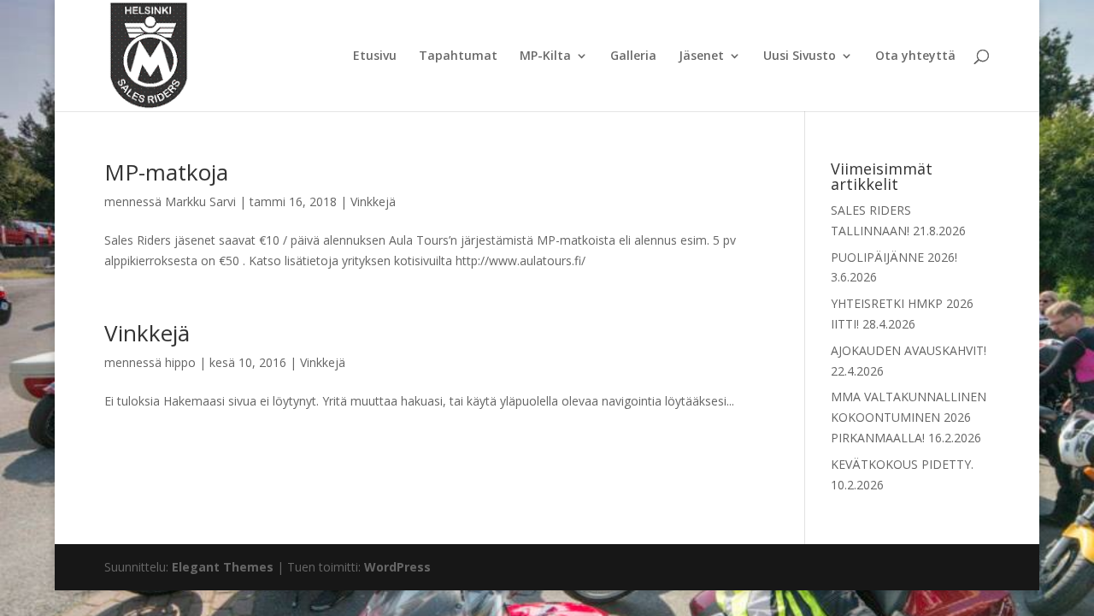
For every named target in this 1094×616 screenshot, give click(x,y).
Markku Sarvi (200, 201)
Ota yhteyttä (915, 56)
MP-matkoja (166, 172)
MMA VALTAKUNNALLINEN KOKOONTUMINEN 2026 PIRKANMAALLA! (908, 417)
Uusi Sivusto (799, 56)
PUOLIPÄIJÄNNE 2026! (894, 257)
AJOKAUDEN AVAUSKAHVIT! (908, 350)
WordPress (397, 567)
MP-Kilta (545, 56)
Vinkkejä (373, 201)
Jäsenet (701, 56)
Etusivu (375, 56)
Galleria (633, 56)
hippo (180, 362)
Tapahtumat (458, 56)
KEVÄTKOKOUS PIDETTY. (902, 464)
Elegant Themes (223, 567)
